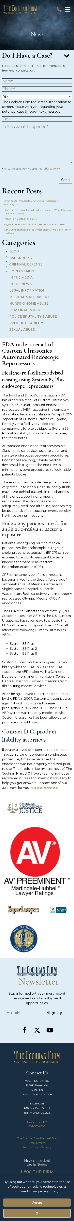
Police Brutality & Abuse (33, 316)
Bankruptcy (21, 258)
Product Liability (26, 323)
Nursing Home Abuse (28, 303)
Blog (14, 251)
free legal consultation (45, 787)
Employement (22, 271)
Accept (37, 1202)
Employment (37, 1142)
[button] (68, 9)
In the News (20, 284)
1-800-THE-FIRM (37, 1121)
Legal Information (27, 290)
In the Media (21, 277)
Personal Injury (25, 310)
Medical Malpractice (29, 297)
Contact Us (37, 1073)
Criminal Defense (25, 264)
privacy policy (52, 168)
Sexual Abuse (22, 329)
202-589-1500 (37, 1126)
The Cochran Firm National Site (37, 1138)
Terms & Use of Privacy (37, 1147)
